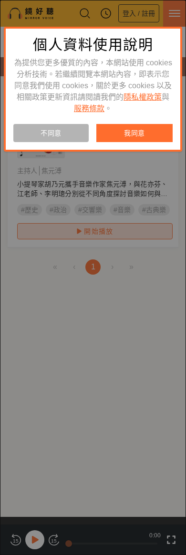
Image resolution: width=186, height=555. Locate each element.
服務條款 (89, 108)
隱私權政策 (143, 97)
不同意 (51, 133)
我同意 (134, 133)
